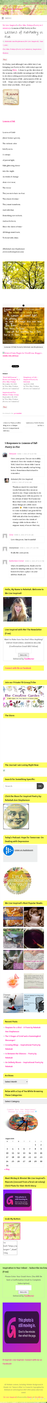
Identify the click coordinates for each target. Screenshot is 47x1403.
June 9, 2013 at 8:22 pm (34, 561)
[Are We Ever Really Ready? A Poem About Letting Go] (13, 1003)
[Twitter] (41, 8)
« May (6, 1169)
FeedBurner (29, 659)
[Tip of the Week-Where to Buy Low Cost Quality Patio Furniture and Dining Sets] (13, 938)
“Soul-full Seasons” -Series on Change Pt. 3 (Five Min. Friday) (11, 379)
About (43, 3)
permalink (18, 413)
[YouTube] (31, 8)
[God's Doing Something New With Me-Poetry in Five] (34, 917)
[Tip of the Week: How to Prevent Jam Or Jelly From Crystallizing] (34, 938)
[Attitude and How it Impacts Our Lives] (34, 982)
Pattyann (12, 454)
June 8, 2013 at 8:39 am (24, 535)
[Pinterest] (44, 8)
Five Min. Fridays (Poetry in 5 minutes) (17, 49)
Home (25, 3)
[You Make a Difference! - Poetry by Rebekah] (13, 982)
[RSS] (37, 8)
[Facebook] (34, 8)
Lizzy (11, 535)
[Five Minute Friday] (11, 105)
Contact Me (34, 3)
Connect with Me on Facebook (18, 668)
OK (39, 786)
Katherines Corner (16, 561)
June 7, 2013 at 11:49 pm (27, 454)
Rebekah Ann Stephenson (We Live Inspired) (22, 41)
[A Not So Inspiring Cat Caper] (34, 1003)
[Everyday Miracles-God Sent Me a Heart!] (34, 960)
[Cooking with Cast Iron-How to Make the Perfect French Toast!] (13, 917)
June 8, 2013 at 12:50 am (22, 482)
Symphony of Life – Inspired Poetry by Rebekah (31, 379)
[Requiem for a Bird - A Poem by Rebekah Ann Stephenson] (13, 960)
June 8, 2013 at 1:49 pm (29, 548)
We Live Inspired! (12, 9)
